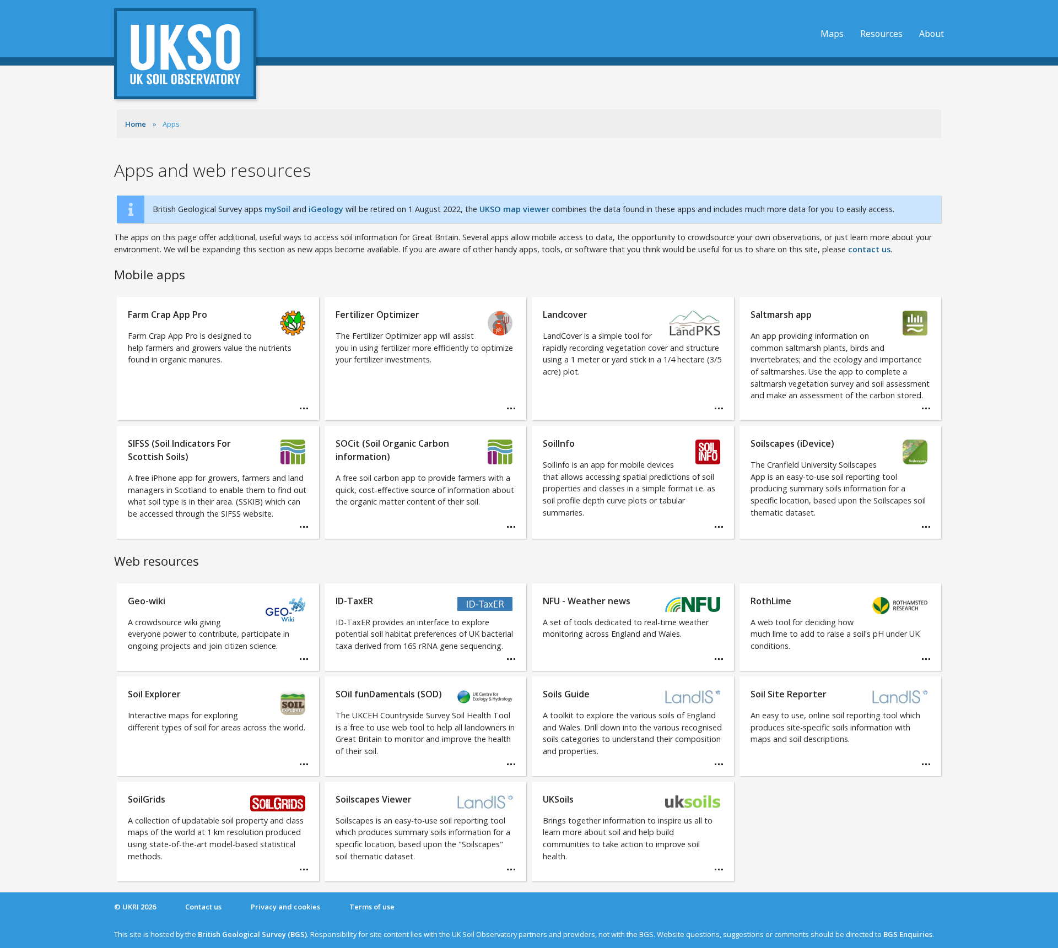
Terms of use (372, 907)
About (931, 34)
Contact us (203, 907)
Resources (881, 34)
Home (135, 124)
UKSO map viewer (514, 209)
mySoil (277, 209)
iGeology (326, 209)
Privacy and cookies (285, 907)
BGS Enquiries (907, 934)
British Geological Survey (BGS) (252, 934)
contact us (869, 249)
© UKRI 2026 (135, 907)
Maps (832, 34)
